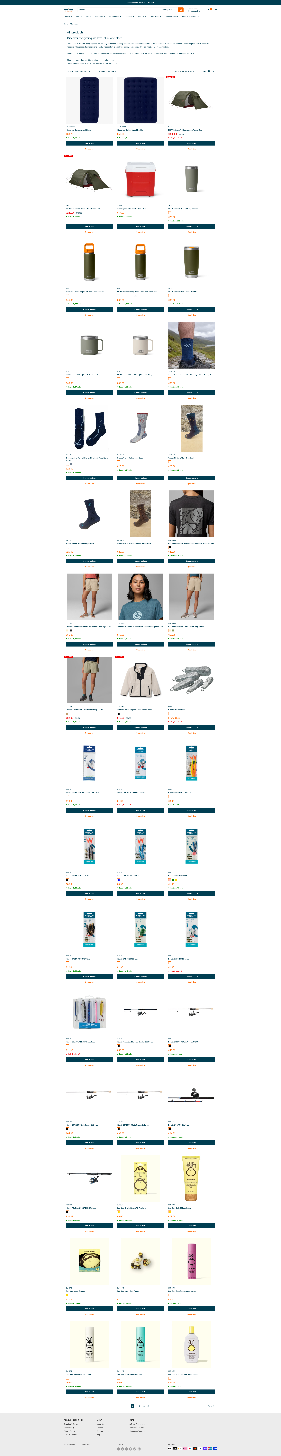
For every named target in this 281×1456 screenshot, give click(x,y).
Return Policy (69, 1428)
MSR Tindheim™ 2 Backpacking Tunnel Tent (83, 209)
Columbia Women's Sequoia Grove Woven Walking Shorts (88, 627)
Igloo (119, 205)
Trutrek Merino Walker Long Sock (130, 458)
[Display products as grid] (209, 71)
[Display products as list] (213, 71)
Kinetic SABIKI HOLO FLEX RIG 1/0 (130, 793)
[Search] (181, 9)
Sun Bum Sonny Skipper (75, 1291)
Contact (100, 1428)
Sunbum (120, 1205)
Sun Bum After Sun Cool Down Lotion (182, 1374)
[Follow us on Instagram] (126, 1448)
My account (193, 11)
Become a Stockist (137, 1428)
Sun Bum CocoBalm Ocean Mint (129, 1374)
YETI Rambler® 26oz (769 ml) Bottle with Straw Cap (85, 292)
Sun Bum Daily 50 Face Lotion (179, 1208)
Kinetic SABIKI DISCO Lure (127, 959)
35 (148, 1406)
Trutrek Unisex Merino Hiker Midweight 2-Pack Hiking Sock (190, 375)
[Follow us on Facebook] (118, 1448)
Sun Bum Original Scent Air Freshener (132, 1208)
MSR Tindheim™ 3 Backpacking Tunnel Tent (185, 130)
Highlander (70, 127)
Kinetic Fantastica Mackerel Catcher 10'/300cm (135, 1042)
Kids (87, 16)
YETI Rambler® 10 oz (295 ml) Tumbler (183, 209)
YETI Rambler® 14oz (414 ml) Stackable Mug (83, 375)
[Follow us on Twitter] (122, 1448)
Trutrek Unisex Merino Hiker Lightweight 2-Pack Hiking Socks (87, 459)
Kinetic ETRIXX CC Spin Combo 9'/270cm (184, 1042)
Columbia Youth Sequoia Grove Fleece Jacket (134, 710)
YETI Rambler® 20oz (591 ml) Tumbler (182, 292)
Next (210, 1406)
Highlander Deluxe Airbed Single (78, 130)
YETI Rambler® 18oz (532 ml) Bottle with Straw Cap (137, 292)
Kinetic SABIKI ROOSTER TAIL (78, 959)
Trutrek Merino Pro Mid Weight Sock (80, 543)
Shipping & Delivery (71, 1424)
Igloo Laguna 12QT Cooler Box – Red (131, 209)
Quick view (89, 149)
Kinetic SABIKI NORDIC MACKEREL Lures (82, 793)
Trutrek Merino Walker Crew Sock (181, 458)
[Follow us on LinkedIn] (139, 1448)
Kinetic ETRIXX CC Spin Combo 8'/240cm (82, 1125)
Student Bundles (171, 16)
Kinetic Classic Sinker (176, 710)
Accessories (114, 16)
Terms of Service (70, 1435)
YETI (170, 205)
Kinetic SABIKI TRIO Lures (178, 959)
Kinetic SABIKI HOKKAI (177, 876)
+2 (135, 295)
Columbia (172, 540)
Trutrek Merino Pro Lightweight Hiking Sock (134, 543)
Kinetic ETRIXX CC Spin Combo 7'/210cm (133, 1125)
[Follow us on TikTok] (134, 1448)
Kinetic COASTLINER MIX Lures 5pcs (80, 1042)
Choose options (192, 226)
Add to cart (89, 143)
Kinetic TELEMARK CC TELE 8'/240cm (81, 1208)
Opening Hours (102, 1431)
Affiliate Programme (137, 1424)
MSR (169, 127)
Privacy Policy (69, 1431)
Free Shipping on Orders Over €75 (140, 2)
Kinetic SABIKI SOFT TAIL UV (179, 793)
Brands (141, 16)
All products (74, 24)
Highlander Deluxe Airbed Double (130, 130)
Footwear (99, 16)
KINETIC (171, 706)
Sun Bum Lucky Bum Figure (128, 1291)
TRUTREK (171, 372)
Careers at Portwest (137, 1431)
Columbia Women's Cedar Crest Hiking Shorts (186, 627)
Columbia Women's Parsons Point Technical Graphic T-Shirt (191, 543)
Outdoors (128, 16)
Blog (98, 1435)
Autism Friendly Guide (190, 16)
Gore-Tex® (154, 16)
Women (67, 16)
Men (77, 16)
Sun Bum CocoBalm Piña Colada (78, 1374)
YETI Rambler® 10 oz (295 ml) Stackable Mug (134, 375)
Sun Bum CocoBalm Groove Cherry (182, 1291)
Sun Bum (171, 1205)
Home (66, 24)
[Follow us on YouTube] (130, 1448)
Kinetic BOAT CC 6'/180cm (178, 1125)
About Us (100, 1424)
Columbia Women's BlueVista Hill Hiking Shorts (84, 710)
